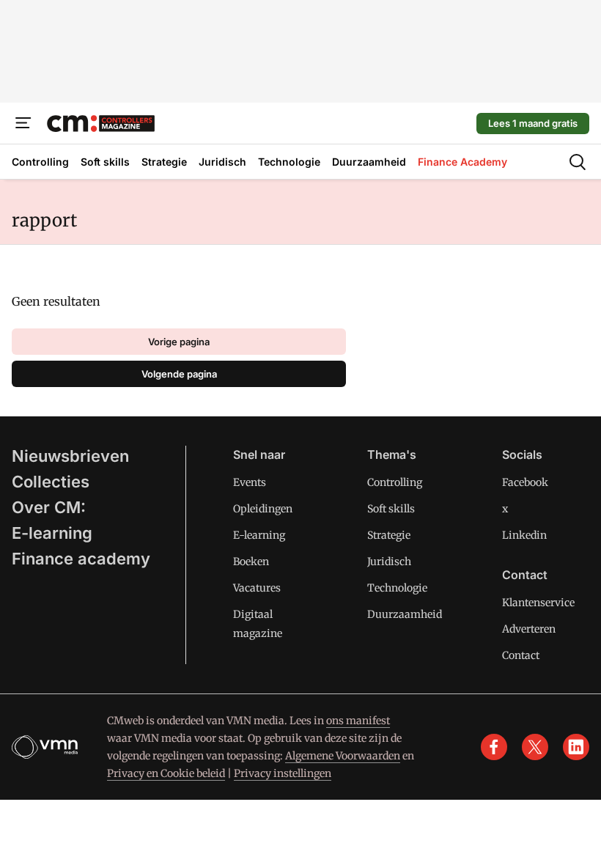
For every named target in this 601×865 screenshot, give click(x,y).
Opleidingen (262, 508)
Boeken (251, 561)
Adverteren (529, 629)
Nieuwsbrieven (70, 455)
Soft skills (391, 508)
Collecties (50, 481)
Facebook (525, 482)
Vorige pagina (179, 341)
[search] (577, 162)
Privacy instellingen (282, 773)
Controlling (394, 482)
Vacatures (257, 588)
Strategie (388, 535)
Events (249, 482)
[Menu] (23, 123)
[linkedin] (576, 747)
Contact (520, 655)
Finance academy (81, 558)
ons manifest (358, 720)
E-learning (52, 532)
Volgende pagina (179, 374)
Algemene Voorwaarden (342, 755)
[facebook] (494, 747)
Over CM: (49, 507)
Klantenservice (538, 602)
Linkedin (524, 535)
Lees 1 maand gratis (533, 123)
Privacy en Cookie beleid (166, 773)
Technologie (397, 588)
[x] (535, 747)
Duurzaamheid (404, 614)
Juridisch (389, 561)
